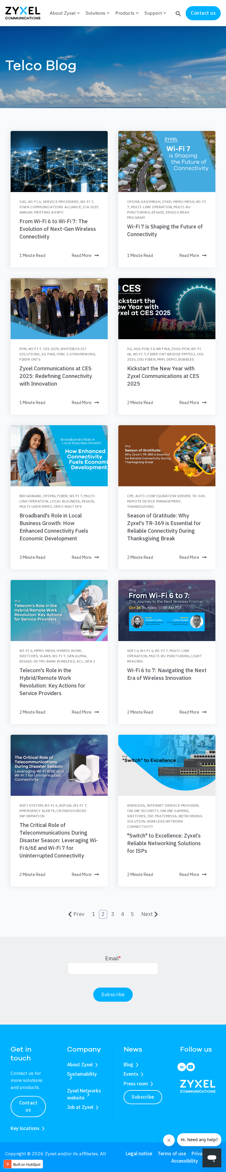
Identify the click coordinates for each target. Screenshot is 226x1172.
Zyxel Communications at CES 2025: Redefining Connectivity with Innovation (55, 376)
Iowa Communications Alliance (50, 207)
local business (65, 501)
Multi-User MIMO (35, 506)
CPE (130, 496)
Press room (136, 1084)
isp (150, 816)
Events (131, 1074)
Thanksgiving (140, 506)
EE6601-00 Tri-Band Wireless (47, 661)
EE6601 (158, 212)
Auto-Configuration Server (163, 496)
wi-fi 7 (86, 201)
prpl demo (167, 359)
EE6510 (172, 212)
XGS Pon (141, 349)
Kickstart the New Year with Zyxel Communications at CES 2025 (163, 376)
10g (22, 201)
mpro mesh (44, 650)
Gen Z (90, 661)
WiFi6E (65, 805)
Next (147, 914)
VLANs (45, 656)
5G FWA (48, 354)
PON (23, 349)
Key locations (25, 1128)
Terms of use (172, 1153)
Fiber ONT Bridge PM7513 (171, 354)
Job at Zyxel (80, 1107)
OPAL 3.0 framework (75, 354)
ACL (80, 661)
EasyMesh (150, 201)
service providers (61, 201)
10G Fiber (146, 359)
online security (143, 810)
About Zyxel (80, 1064)
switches (28, 656)
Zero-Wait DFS (68, 506)
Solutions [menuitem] (98, 13)
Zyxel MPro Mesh (178, 201)
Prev (78, 914)
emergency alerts (37, 810)
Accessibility (184, 1161)
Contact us (203, 13)
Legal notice (139, 1153)
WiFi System (31, 805)
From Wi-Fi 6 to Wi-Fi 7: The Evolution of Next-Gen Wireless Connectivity (57, 229)
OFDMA (133, 201)
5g (129, 349)
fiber (62, 496)
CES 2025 (51, 349)
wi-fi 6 (34, 201)
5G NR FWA (160, 349)
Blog (128, 1064)
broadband (30, 496)
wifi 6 (133, 650)
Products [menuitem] (127, 13)
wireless (136, 805)
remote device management (154, 501)
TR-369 (198, 496)
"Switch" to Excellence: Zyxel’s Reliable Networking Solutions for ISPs (164, 843)
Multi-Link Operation (151, 207)
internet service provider (173, 805)
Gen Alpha (77, 656)
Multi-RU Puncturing (169, 656)
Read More (82, 255)
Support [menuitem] (155, 13)
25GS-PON (180, 349)
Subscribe (143, 1097)
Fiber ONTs (30, 359)
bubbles (186, 359)
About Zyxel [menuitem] (65, 13)
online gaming (174, 810)
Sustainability (82, 1074)
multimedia (166, 816)
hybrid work (69, 650)
